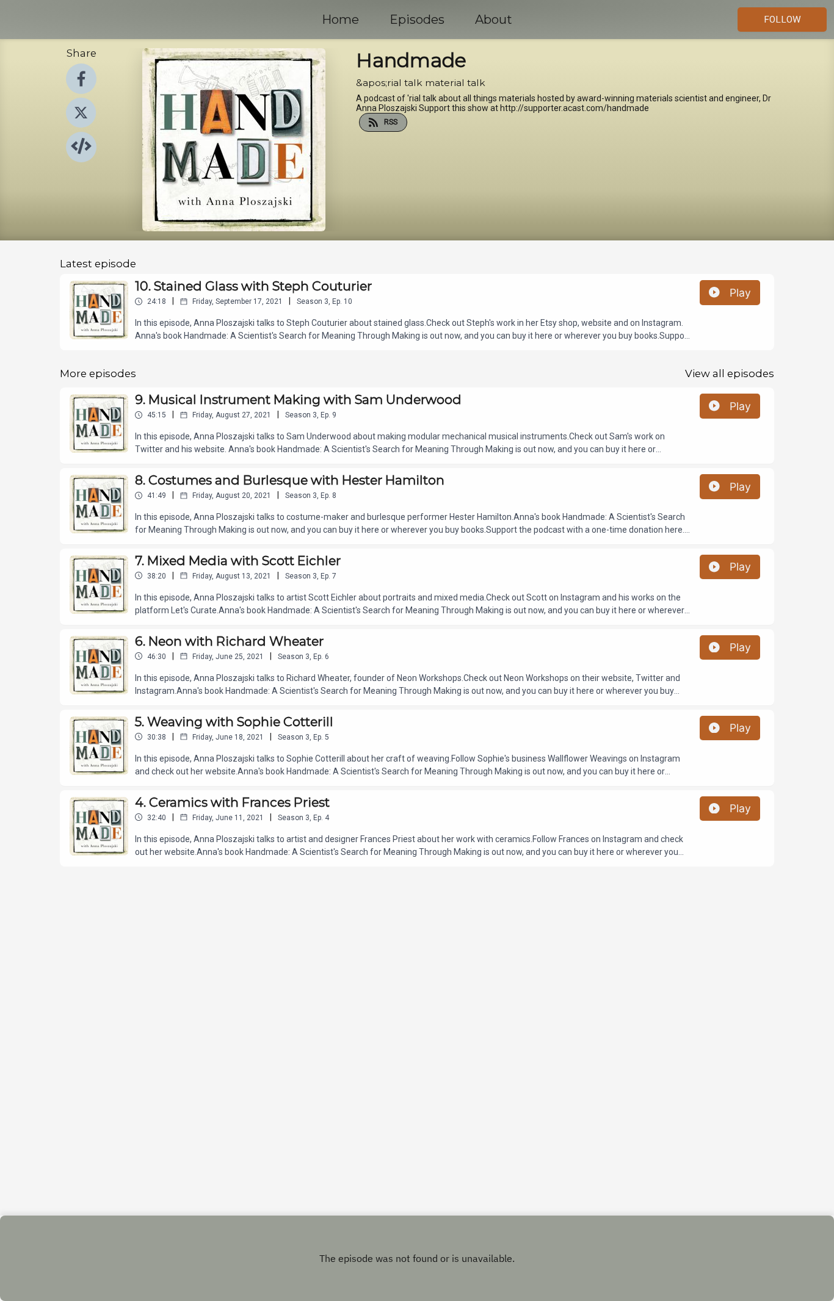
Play (740, 292)
